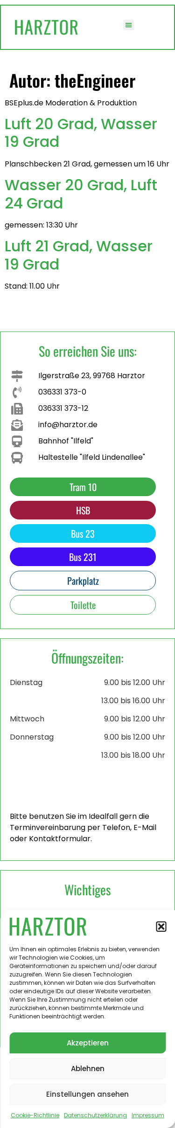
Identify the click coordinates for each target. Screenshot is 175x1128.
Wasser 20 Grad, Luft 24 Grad (81, 193)
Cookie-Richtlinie (35, 1115)
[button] (161, 926)
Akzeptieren (88, 1043)
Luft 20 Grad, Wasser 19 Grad (81, 132)
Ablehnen (88, 1068)
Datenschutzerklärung (95, 1115)
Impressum (148, 1115)
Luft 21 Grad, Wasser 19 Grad (79, 254)
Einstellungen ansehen (87, 1094)
